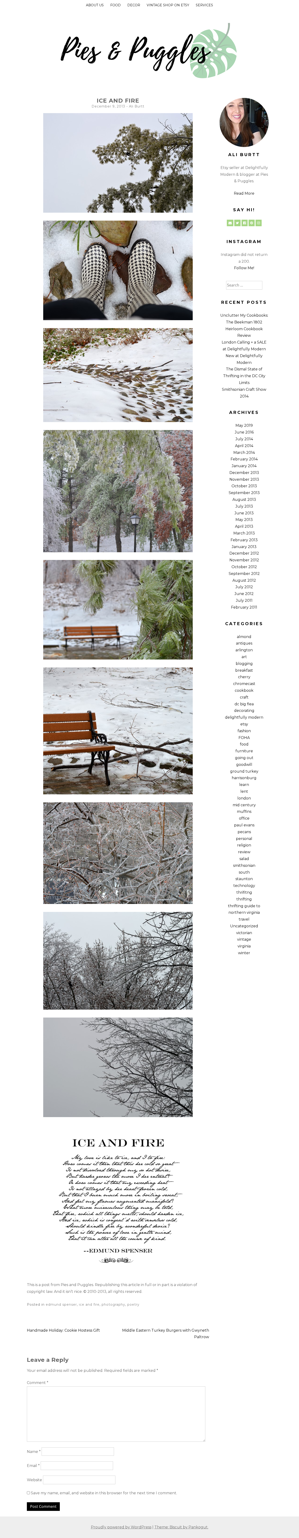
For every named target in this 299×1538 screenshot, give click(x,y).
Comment (37, 1382)
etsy (244, 724)
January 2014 (244, 466)
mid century (244, 805)
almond (244, 637)
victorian (244, 933)
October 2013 (244, 486)
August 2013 (244, 499)
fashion (244, 731)
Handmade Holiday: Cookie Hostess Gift (63, 1330)
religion (244, 845)
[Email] (230, 223)
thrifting (244, 899)
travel (244, 919)
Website (34, 1480)
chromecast (244, 683)
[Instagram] (259, 223)
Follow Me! (244, 268)
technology (244, 885)
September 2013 (244, 493)
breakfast (244, 670)
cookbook (244, 690)
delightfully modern (244, 717)
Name (34, 1451)
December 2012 (244, 553)
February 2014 (244, 459)
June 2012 (244, 594)
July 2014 (244, 439)
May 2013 (244, 519)
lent (244, 791)
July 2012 (244, 587)
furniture (244, 751)
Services (204, 5)
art (244, 657)
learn (244, 784)
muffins (244, 811)
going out (244, 758)
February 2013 (244, 540)
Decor (133, 5)
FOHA (244, 737)
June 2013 (244, 513)
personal (244, 838)
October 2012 (244, 567)
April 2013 (244, 526)
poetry (133, 1304)
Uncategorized (244, 926)
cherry (244, 677)
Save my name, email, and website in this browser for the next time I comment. (104, 1493)
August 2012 (244, 580)
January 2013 (244, 547)
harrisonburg (244, 778)
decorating (244, 710)
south (244, 872)
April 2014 (244, 446)
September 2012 (244, 573)
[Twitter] (237, 223)
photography (113, 1304)
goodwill (244, 764)
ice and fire (89, 1304)
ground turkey (244, 771)
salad (244, 859)
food (244, 744)
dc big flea (244, 704)
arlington (244, 650)
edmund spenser (61, 1304)
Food (115, 5)
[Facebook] (245, 223)
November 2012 (244, 560)
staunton (244, 879)
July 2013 (244, 506)
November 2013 (244, 479)
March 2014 (244, 452)
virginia (244, 946)
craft (244, 697)
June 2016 (244, 432)
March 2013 (244, 533)
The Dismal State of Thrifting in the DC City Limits (244, 376)
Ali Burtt (136, 106)
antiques (244, 643)
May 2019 (244, 425)
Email (33, 1465)
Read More (244, 193)
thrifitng (244, 892)
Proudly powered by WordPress (121, 1527)
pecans (244, 832)
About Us (95, 5)
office (244, 818)
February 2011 (244, 607)
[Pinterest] (252, 223)
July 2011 (244, 600)
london (244, 798)
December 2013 (244, 472)
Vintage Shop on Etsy (168, 5)
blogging (244, 663)
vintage (244, 939)
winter (244, 953)
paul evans (244, 825)
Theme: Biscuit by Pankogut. (181, 1527)
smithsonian (244, 865)
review (244, 852)
